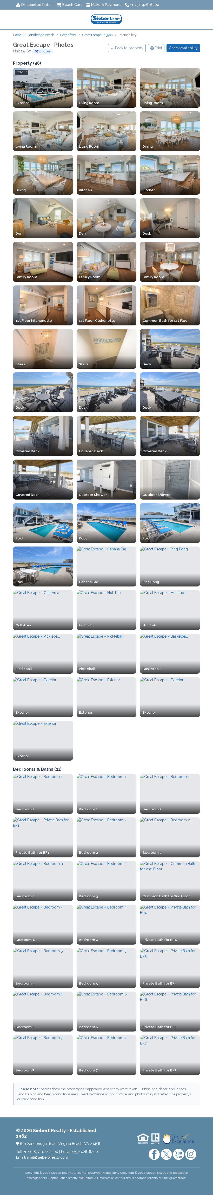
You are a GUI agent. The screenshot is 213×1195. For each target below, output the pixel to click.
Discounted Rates (36, 5)
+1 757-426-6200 (144, 5)
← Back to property (126, 48)
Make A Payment (106, 5)
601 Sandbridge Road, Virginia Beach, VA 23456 (59, 1144)
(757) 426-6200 (85, 1152)
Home (17, 35)
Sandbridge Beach (41, 35)
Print (158, 48)
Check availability (183, 48)
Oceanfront (68, 35)
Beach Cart (72, 5)
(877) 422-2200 (45, 1152)
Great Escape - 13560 (97, 35)
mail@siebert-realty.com (47, 1157)
